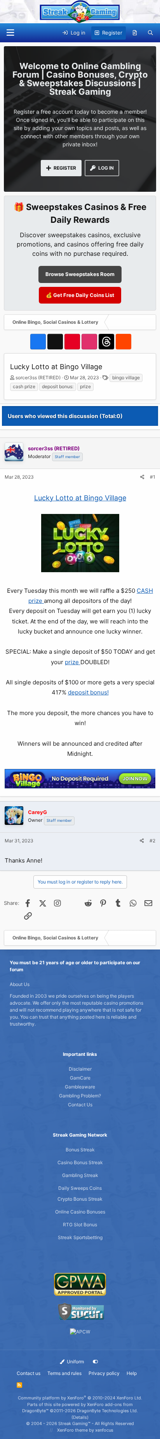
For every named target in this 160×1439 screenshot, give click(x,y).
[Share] (142, 477)
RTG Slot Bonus (80, 1224)
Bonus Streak (80, 1150)
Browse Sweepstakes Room (80, 274)
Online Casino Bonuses (80, 1212)
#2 (152, 841)
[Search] (150, 33)
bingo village (126, 377)
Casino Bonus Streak (80, 1162)
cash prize (24, 386)
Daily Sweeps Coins (80, 1188)
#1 (152, 477)
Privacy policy (104, 1373)
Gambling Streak (80, 1175)
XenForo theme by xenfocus (85, 1430)
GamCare (80, 1078)
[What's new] (135, 33)
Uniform (75, 1361)
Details (80, 1417)
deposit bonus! (88, 692)
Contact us (28, 1373)
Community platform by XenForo (80, 1398)
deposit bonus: (57, 386)
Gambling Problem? (80, 1096)
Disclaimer (80, 1069)
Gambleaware (80, 1087)
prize (85, 386)
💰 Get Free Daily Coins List (80, 295)
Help (132, 1373)
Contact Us (80, 1104)
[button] (10, 32)
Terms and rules (64, 1373)
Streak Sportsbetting (80, 1237)
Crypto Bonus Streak (80, 1199)
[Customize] (96, 1362)
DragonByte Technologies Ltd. (107, 1410)
